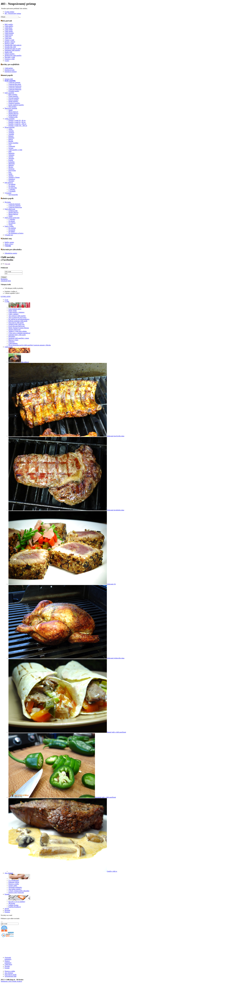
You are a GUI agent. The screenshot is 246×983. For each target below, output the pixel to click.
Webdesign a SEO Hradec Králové (11, 981)
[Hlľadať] (19, 17)
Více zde (7, 264)
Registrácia (4, 279)
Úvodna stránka (9, 12)
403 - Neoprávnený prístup (13, 13)
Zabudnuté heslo (6, 281)
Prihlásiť (4, 277)
